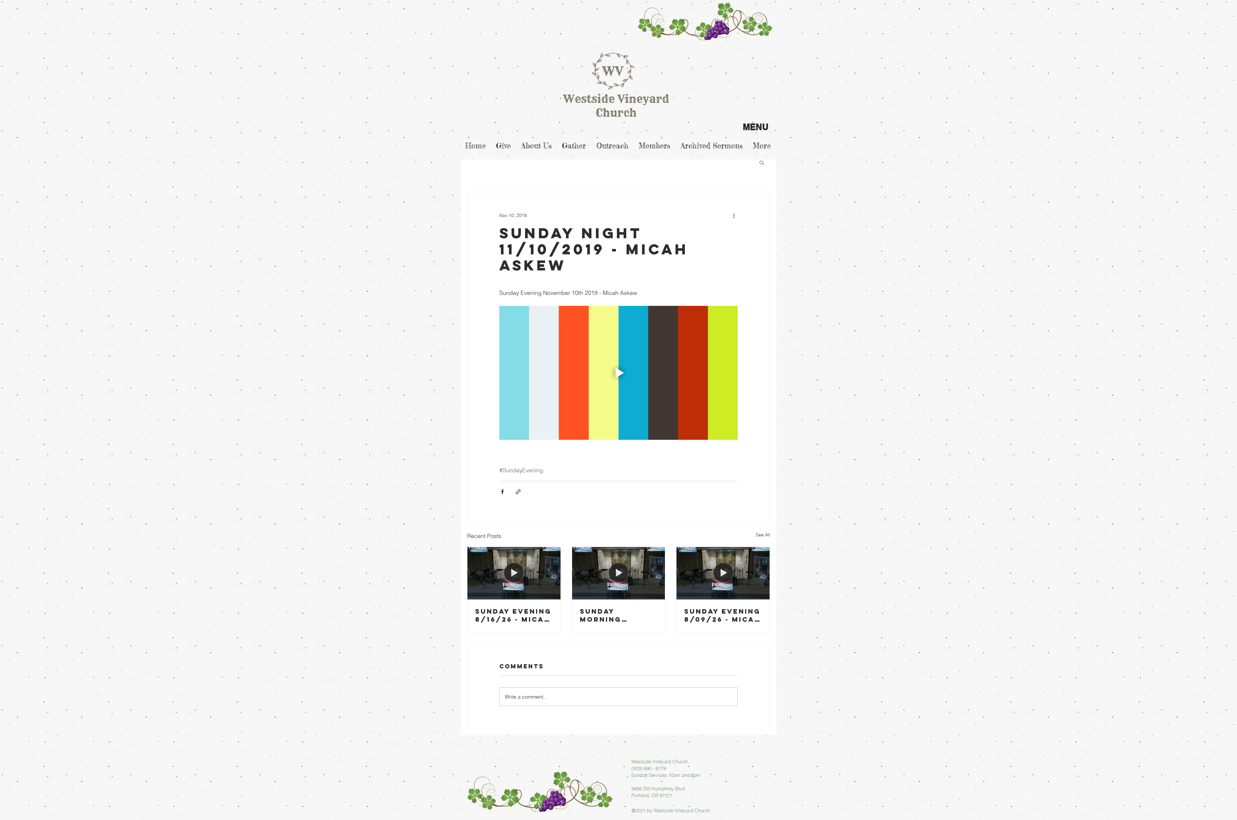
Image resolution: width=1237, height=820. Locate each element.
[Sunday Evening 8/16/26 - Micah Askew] (514, 573)
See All (763, 535)
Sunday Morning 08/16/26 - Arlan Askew (611, 615)
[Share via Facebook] (502, 492)
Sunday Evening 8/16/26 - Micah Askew (513, 615)
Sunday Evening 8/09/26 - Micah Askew (722, 615)
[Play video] (618, 373)
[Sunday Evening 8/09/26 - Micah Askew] (723, 573)
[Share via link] (518, 492)
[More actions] (734, 215)
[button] (762, 162)
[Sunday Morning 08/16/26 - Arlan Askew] (618, 573)
